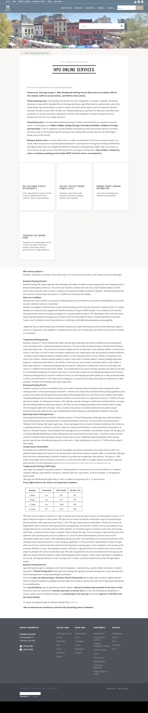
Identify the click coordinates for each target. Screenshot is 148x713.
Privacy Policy (111, 689)
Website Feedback (122, 689)
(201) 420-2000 (28, 646)
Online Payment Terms (64, 633)
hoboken (25, 688)
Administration (99, 633)
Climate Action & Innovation (99, 638)
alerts (8, 1)
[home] (8, 8)
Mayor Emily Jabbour (45, 688)
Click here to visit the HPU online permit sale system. (50, 87)
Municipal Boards (99, 661)
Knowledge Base (80, 633)
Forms (50, 1)
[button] (58, 2)
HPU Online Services (82, 62)
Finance (96, 653)
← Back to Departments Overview (35, 53)
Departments (70, 62)
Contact (59, 656)
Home (62, 62)
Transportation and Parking (100, 672)
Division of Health (100, 650)
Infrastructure (98, 657)
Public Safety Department (98, 666)
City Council (61, 652)
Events (59, 649)
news (14, 1)
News (58, 645)
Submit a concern (24, 1)
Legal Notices (66, 8)
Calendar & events (39, 1)
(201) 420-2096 (28, 649)
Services (59, 637)
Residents (78, 652)
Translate (35, 696)
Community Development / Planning (102, 644)
